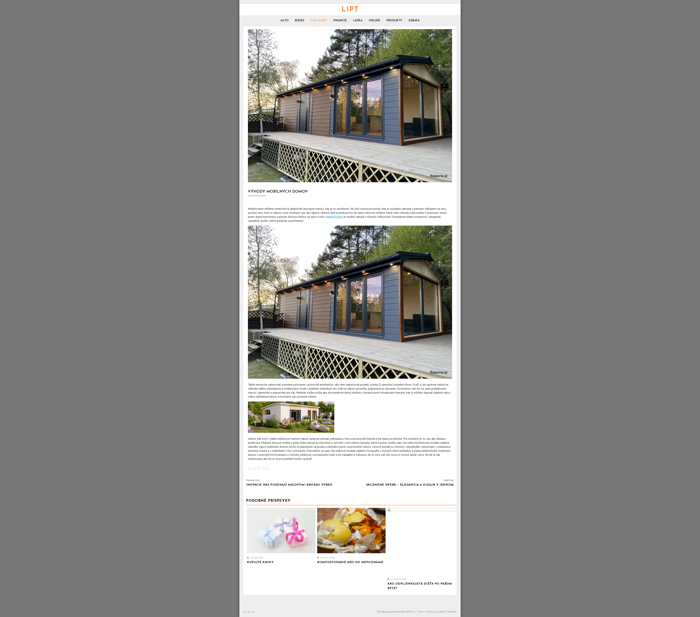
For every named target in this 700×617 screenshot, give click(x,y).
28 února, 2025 (256, 557)
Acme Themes (448, 611)
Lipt (350, 9)
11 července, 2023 (398, 579)
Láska (358, 20)
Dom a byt (318, 20)
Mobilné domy (334, 216)
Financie (340, 20)
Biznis (299, 20)
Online (374, 20)
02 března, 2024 (327, 557)
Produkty (394, 20)
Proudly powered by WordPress (395, 611)
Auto (284, 20)
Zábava (414, 20)
